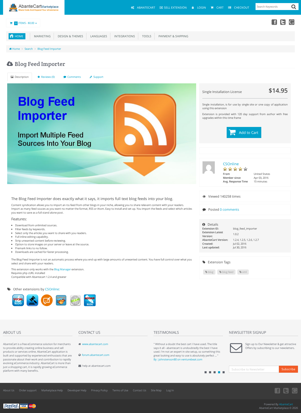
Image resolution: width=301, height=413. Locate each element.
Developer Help (77, 390)
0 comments (229, 209)
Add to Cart (248, 132)
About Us (8, 390)
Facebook (274, 22)
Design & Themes (69, 36)
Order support (28, 390)
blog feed (227, 272)
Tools (145, 36)
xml (244, 272)
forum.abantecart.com (95, 355)
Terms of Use (120, 390)
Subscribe (288, 369)
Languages (98, 36)
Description (21, 77)
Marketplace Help (52, 390)
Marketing (41, 36)
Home (19, 36)
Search (29, 49)
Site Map (156, 390)
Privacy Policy (99, 390)
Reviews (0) (47, 77)
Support (97, 77)
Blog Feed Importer (49, 49)
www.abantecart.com (95, 344)
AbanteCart (286, 404)
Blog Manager (62, 269)
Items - (24, 23)
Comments (73, 77)
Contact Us (139, 390)
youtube (292, 22)
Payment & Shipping (172, 36)
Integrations (124, 36)
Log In (170, 390)
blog (210, 272)
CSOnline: (52, 289)
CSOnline (231, 163)
